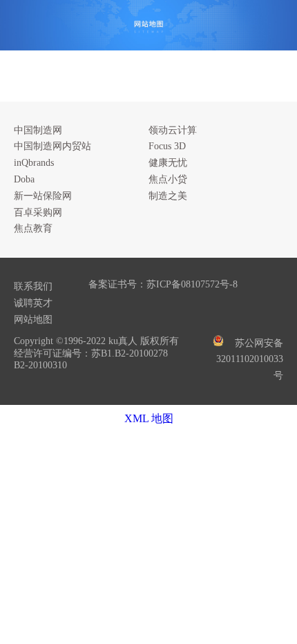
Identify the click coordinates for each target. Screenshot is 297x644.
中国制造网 (38, 130)
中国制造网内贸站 (52, 146)
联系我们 (33, 286)
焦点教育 (33, 228)
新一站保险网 (43, 196)
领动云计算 (172, 130)
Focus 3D (167, 146)
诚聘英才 (33, 303)
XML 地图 (148, 418)
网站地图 (33, 319)
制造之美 (167, 196)
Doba (24, 179)
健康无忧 (167, 163)
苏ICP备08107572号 (187, 284)
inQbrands (34, 163)
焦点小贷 (167, 179)
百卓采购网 (38, 212)
